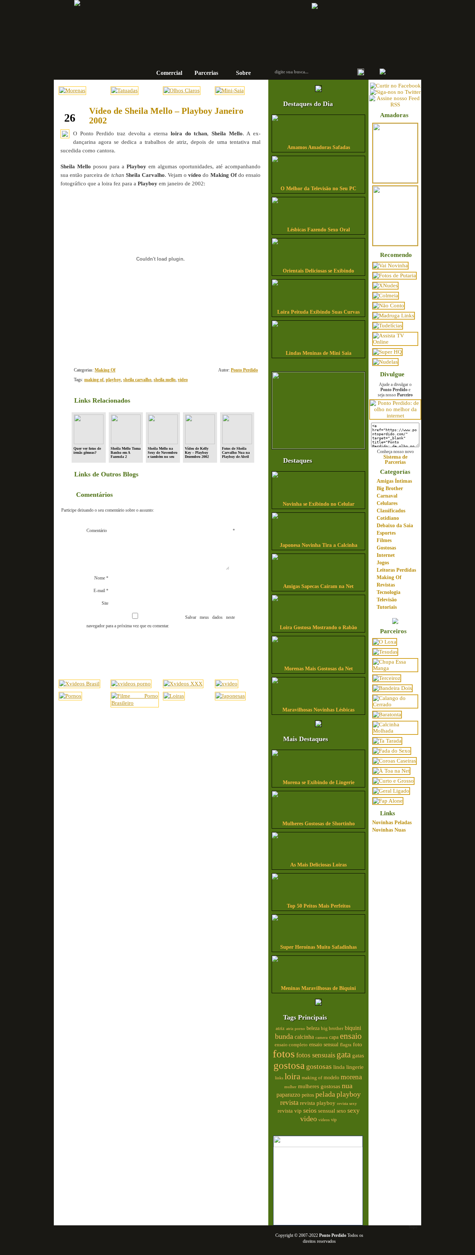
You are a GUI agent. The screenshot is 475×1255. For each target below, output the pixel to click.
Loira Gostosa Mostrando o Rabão (318, 627)
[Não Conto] (388, 305)
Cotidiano (388, 518)
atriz (280, 1028)
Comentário (160, 530)
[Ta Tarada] (387, 741)
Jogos (383, 562)
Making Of (105, 370)
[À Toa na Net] (391, 771)
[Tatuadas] (124, 90)
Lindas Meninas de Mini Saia (318, 353)
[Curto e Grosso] (393, 781)
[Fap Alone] (387, 801)
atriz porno (295, 1029)
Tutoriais (387, 607)
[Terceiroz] (386, 678)
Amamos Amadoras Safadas (318, 147)
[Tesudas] (385, 652)
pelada (325, 1094)
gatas (358, 1056)
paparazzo (288, 1094)
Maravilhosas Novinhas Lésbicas (318, 710)
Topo (413, 1227)
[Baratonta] (387, 714)
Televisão (387, 599)
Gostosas (386, 548)
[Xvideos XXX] (183, 684)
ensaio (351, 1036)
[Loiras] (174, 696)
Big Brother (390, 488)
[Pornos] (70, 696)
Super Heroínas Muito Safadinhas (318, 947)
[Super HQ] (387, 352)
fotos (284, 1054)
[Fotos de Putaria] (394, 275)
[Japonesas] (230, 696)
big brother (332, 1028)
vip (334, 1119)
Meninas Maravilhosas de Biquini (318, 988)
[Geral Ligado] (391, 791)
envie (234, 343)
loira (292, 1076)
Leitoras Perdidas (396, 570)
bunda (284, 1036)
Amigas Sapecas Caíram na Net (318, 586)
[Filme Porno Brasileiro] (134, 703)
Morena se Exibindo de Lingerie (318, 782)
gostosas (319, 1066)
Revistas (386, 585)
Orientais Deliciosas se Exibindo (318, 271)
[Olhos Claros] (181, 90)
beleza (313, 1028)
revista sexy (347, 1103)
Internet (386, 555)
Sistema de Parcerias (395, 459)
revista (289, 1102)
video (183, 379)
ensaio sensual (323, 1044)
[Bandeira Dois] (392, 688)
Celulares (387, 503)
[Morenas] (72, 90)
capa (333, 1037)
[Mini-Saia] (230, 90)
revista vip (290, 1111)
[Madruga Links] (393, 315)
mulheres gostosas (319, 1086)
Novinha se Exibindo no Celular (318, 504)
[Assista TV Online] (395, 342)
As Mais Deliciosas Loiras (318, 865)
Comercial (169, 73)
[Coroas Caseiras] (394, 761)
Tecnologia (388, 592)
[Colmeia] (385, 295)
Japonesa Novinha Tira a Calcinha (318, 545)
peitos (308, 1095)
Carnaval (387, 496)
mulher (290, 1086)
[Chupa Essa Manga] (395, 668)
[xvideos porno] (131, 684)
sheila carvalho (137, 379)
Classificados (391, 510)
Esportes (386, 533)
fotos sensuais (315, 1055)
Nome (101, 578)
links (279, 1078)
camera (321, 1037)
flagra (345, 1044)
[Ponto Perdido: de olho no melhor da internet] (395, 416)
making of (94, 379)
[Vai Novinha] (390, 265)
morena (351, 1077)
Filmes (384, 540)
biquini (353, 1028)
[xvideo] (226, 684)
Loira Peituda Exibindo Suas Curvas (318, 312)
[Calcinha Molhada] (395, 731)
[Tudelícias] (387, 325)
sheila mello (165, 379)
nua (347, 1085)
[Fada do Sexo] (391, 751)
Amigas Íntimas (394, 481)
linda (339, 1067)
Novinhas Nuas (389, 830)
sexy (353, 1110)
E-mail (101, 590)
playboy (113, 379)
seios (310, 1110)
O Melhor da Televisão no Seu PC (318, 188)
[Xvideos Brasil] (79, 684)
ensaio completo (291, 1044)
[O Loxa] (384, 642)
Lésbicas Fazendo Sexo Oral (318, 229)
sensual (326, 1110)
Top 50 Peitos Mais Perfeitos (318, 906)
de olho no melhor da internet (213, 49)
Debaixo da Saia (395, 525)
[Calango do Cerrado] (395, 704)
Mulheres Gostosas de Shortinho (318, 823)
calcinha (304, 1037)
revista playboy (317, 1103)
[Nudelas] (385, 362)
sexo (341, 1111)
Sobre (243, 73)
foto (357, 1044)
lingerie (355, 1067)
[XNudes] (385, 285)
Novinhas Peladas (392, 822)
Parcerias (206, 73)
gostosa (289, 1065)
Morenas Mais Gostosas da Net (318, 668)
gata (344, 1054)
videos (324, 1119)
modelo (331, 1077)
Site (105, 603)
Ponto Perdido (213, 25)
